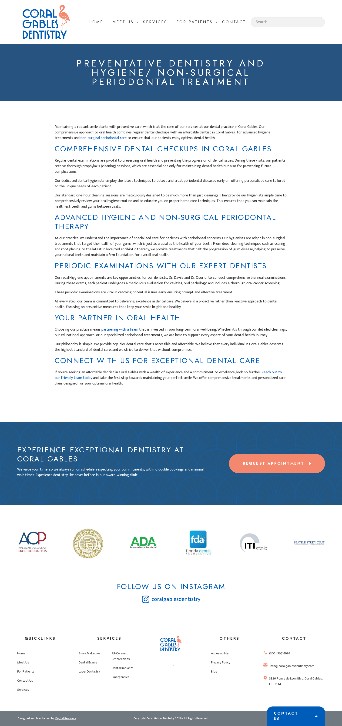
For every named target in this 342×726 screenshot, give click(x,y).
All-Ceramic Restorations (121, 656)
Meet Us (23, 662)
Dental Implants (123, 668)
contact (234, 22)
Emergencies (120, 677)
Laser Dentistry (89, 671)
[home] (46, 22)
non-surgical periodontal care (103, 138)
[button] (123, 22)
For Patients (25, 671)
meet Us (123, 22)
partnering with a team (119, 329)
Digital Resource (65, 718)
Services (155, 22)
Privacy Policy (220, 662)
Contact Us (25, 680)
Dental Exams (88, 662)
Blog (214, 671)
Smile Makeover (90, 653)
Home (96, 22)
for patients (195, 22)
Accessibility (220, 653)
